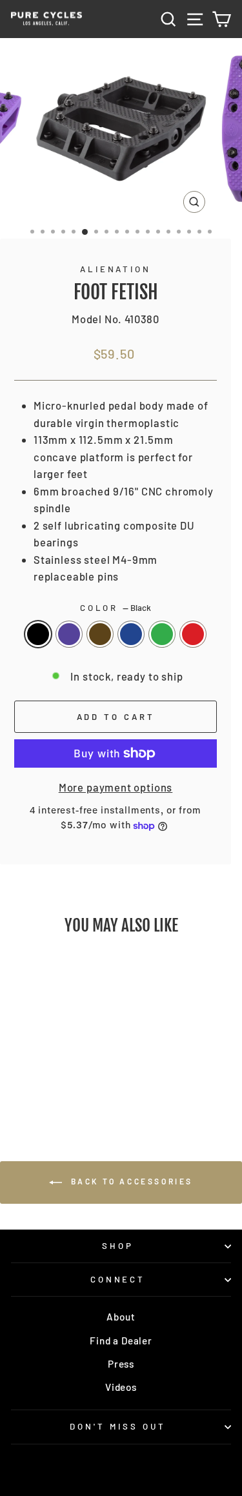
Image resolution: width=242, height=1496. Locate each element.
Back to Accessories (130, 1181)
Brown (100, 634)
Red (193, 634)
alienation (116, 269)
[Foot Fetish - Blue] (67, 1071)
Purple (69, 634)
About (120, 1316)
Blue (131, 634)
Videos (121, 1387)
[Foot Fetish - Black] (23, 1071)
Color (116, 608)
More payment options (116, 787)
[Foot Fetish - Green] (82, 1071)
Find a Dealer (121, 1340)
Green (162, 634)
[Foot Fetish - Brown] (52, 1071)
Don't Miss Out (118, 1426)
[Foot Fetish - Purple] (38, 1071)
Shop (118, 1246)
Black (38, 634)
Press (121, 1364)
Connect (118, 1279)
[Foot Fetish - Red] (52, 1083)
